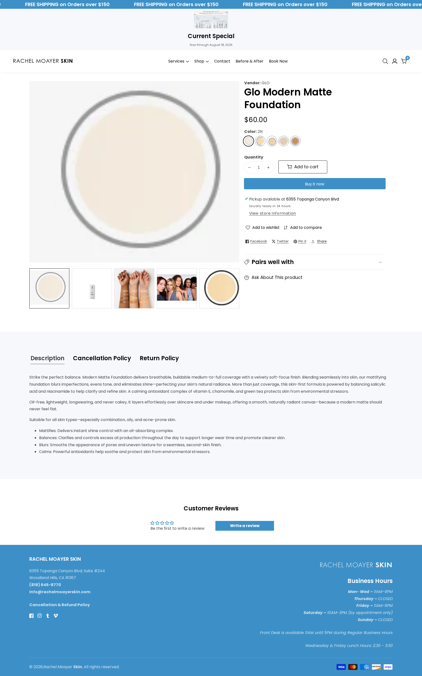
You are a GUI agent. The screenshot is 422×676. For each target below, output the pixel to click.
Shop (199, 61)
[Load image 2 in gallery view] (92, 288)
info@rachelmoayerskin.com (59, 592)
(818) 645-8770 (45, 585)
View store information (272, 213)
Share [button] (322, 241)
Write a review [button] (245, 525)
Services (176, 61)
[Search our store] (386, 61)
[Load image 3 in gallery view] (134, 288)
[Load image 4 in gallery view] (177, 288)
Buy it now (314, 184)
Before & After (250, 61)
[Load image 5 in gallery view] (219, 288)
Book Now (278, 61)
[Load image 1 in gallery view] (49, 288)
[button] (314, 261)
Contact (222, 61)
